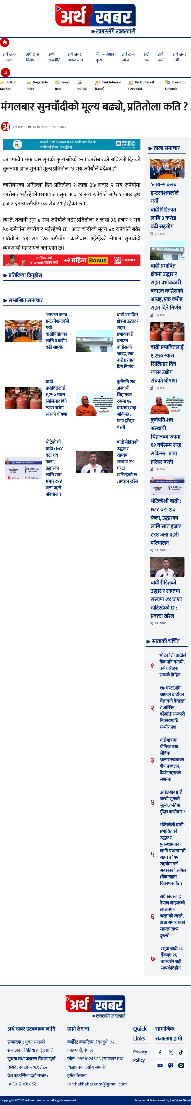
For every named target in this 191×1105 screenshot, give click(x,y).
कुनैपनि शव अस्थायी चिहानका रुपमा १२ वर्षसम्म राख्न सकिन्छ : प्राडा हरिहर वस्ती (126, 404)
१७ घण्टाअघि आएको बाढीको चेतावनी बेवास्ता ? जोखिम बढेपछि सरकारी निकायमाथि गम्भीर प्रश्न (173, 707)
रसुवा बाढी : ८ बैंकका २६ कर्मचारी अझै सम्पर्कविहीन (172, 958)
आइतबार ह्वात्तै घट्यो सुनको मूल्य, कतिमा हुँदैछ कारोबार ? (172, 802)
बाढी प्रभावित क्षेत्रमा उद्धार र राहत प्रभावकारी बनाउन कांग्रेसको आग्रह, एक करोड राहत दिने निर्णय (128, 341)
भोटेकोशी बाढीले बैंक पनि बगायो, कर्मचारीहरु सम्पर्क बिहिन (173, 665)
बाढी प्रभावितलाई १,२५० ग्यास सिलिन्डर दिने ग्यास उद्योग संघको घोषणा (56, 398)
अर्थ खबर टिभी (179, 57)
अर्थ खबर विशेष (33, 57)
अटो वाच (146, 57)
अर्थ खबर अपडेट (9, 57)
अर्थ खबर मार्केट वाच (75, 57)
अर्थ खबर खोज (128, 57)
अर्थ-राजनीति (54, 57)
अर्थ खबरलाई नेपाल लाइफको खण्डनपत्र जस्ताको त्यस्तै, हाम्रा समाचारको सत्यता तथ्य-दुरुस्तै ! (172, 916)
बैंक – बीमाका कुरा (106, 57)
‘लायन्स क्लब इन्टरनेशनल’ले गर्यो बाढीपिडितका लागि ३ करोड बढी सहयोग (57, 331)
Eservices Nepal (180, 1100)
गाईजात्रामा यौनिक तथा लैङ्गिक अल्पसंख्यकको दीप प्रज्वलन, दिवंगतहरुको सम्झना (172, 759)
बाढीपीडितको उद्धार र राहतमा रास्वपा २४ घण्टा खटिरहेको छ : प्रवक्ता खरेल (128, 461)
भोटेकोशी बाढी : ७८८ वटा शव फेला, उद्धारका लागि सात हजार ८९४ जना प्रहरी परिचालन (54, 468)
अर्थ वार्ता (161, 57)
